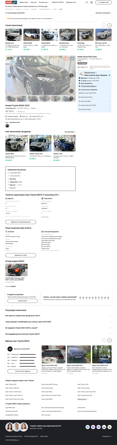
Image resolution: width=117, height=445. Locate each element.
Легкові (26, 9)
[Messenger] (93, 427)
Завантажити (22, 301)
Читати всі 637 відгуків (22, 371)
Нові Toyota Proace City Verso (14, 399)
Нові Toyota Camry (47, 388)
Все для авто (43, 2)
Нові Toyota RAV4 (46, 399)
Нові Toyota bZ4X (10, 384)
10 (108, 299)
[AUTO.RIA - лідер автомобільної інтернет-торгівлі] (11, 2)
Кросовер (34, 9)
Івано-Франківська (44, 9)
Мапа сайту (44, 436)
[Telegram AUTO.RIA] (88, 427)
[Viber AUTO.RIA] (99, 427)
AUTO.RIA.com (9, 9)
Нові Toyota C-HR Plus (12, 388)
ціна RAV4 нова (10, 407)
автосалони (81, 407)
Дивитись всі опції (21, 255)
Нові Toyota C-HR (83, 384)
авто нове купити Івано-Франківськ (52, 407)
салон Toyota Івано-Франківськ (51, 411)
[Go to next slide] (73, 143)
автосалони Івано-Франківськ (87, 411)
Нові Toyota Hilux (46, 392)
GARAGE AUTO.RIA (58, 2)
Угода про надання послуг (13, 436)
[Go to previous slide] (8, 143)
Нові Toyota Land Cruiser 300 (87, 392)
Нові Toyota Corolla (84, 388)
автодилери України (11, 415)
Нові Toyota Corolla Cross (13, 392)
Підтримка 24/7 (71, 2)
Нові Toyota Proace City (85, 395)
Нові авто (34, 2)
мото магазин (45, 415)
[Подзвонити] (109, 427)
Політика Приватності (31, 436)
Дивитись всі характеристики (20, 222)
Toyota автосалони (11, 411)
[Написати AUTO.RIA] (104, 427)
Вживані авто (24, 2)
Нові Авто (18, 9)
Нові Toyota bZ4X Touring (49, 384)
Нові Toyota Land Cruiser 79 (14, 395)
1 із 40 (9, 58)
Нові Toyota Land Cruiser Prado (51, 395)
